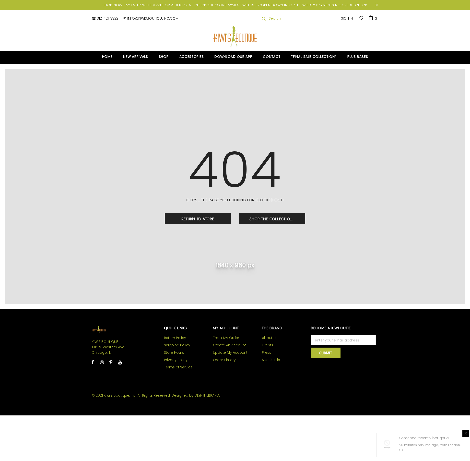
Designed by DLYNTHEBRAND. (196, 395)
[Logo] (235, 36)
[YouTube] (120, 362)
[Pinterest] (110, 362)
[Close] (465, 433)
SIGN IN (347, 18)
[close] (376, 5)
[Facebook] (92, 362)
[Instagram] (101, 362)
